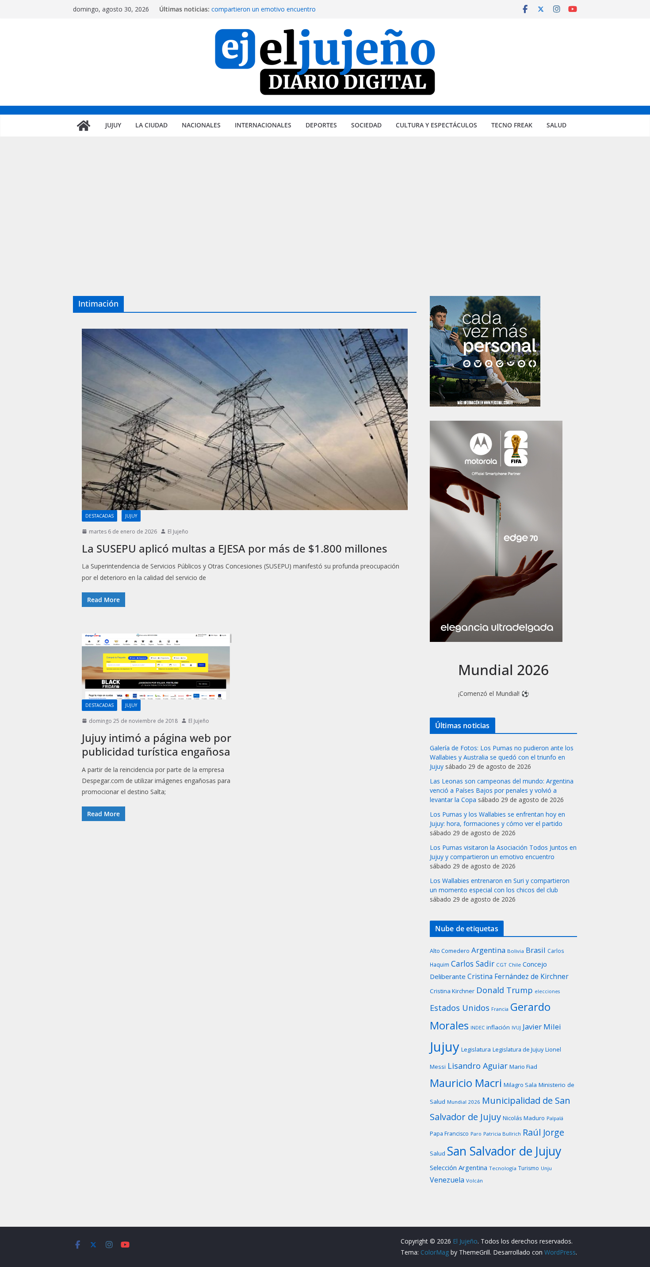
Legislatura (476, 1049)
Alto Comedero (450, 951)
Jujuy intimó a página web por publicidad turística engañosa (156, 744)
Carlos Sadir (472, 963)
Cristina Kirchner (452, 991)
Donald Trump (504, 989)
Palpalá (555, 1118)
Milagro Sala (520, 1085)
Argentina (488, 950)
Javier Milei (542, 1026)
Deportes (321, 125)
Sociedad (366, 125)
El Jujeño (178, 531)
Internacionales (263, 125)
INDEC (477, 1027)
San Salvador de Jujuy (504, 1151)
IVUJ (516, 1027)
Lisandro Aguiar (477, 1065)
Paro (476, 1133)
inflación (498, 1027)
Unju (546, 1168)
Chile (515, 964)
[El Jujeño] (83, 125)
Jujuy (113, 125)
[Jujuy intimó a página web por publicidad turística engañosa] (157, 666)
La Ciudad (151, 125)
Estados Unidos (459, 1007)
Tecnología (502, 1168)
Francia (500, 1009)
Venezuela (447, 1180)
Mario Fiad (523, 1067)
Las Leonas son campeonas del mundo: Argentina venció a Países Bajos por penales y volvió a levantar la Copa (502, 790)
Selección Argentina (458, 1167)
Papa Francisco (449, 1133)
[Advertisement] (325, 230)
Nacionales (201, 125)
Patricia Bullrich (502, 1133)
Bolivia (515, 951)
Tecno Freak (511, 125)
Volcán (474, 1180)
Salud (556, 125)
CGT (501, 964)
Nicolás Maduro (524, 1118)
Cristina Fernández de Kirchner (518, 976)
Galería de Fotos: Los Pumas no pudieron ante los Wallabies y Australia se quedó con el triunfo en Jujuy (502, 757)
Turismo (528, 1168)
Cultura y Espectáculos (436, 125)
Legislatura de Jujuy (518, 1049)
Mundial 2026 (463, 1101)
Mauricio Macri (466, 1082)
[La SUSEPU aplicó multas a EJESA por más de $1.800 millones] (245, 419)
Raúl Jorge (543, 1132)
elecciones (547, 991)
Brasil (536, 950)
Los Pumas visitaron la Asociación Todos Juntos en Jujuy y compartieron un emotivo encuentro (295, 13)
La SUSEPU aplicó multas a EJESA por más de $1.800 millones (234, 548)
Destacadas (99, 516)
